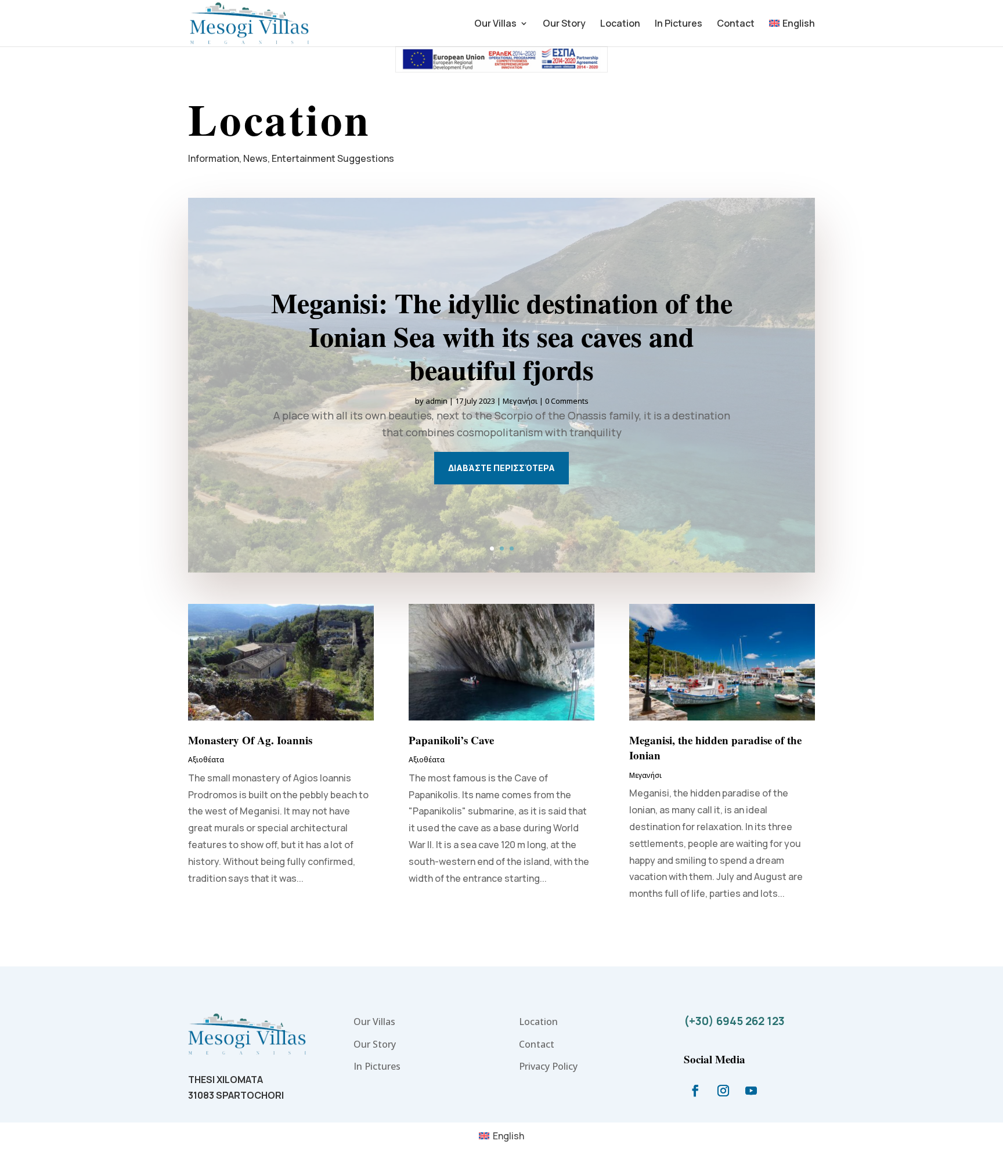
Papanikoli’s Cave (451, 740)
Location (620, 24)
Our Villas (495, 24)
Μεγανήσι (520, 401)
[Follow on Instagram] (723, 1090)
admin (436, 401)
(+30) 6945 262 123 (734, 1021)
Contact (736, 24)
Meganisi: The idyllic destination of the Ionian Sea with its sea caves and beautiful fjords (502, 335)
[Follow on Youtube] (751, 1090)
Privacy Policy (548, 1066)
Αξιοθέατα (206, 760)
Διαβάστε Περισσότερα (501, 468)
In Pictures (678, 24)
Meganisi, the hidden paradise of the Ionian (715, 747)
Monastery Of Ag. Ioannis (250, 740)
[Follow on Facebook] (695, 1090)
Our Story (564, 24)
